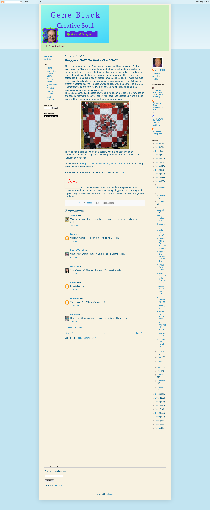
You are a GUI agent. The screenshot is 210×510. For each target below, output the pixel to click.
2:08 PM (74, 241)
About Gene (52, 88)
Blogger (110, 494)
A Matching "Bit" (161, 299)
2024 (157, 151)
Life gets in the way (161, 218)
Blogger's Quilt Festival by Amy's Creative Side (102, 164)
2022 (157, 159)
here (123, 172)
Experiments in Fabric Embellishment (161, 243)
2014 (157, 398)
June (160, 361)
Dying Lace (157, 134)
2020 (157, 166)
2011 (157, 409)
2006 (157, 428)
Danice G (74, 266)
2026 (157, 143)
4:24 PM (74, 290)
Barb (72, 234)
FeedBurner (58, 485)
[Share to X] (108, 203)
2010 (157, 413)
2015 (157, 394)
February (161, 381)
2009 (157, 417)
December (161, 187)
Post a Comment (75, 327)
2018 (157, 174)
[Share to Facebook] (110, 203)
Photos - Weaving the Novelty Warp (161, 278)
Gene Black (160, 70)
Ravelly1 (157, 132)
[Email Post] (97, 203)
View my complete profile (156, 76)
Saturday (156, 96)
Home (105, 333)
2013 (157, 402)
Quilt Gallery (52, 85)
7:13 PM (74, 322)
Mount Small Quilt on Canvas (52, 73)
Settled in (156, 125)
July (160, 357)
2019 (157, 170)
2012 (157, 405)
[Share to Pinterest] (113, 203)
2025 (157, 147)
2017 (157, 177)
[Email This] (104, 203)
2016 (157, 181)
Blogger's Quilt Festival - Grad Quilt (161, 256)
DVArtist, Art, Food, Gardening (158, 92)
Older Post (139, 333)
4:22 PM (74, 274)
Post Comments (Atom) (87, 338)
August (161, 351)
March (160, 375)
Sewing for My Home (160, 267)
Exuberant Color (158, 104)
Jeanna (73, 215)
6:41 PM (74, 258)
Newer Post (71, 333)
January (161, 387)
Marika (73, 282)
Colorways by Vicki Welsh (158, 121)
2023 (157, 155)
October (161, 202)
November (161, 195)
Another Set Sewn (160, 232)
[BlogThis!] (106, 203)
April (160, 371)
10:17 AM (74, 225)
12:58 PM (74, 306)
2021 (157, 162)
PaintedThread (77, 250)
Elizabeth (74, 314)
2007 (157, 424)
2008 (157, 421)
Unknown (74, 298)
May (160, 367)
